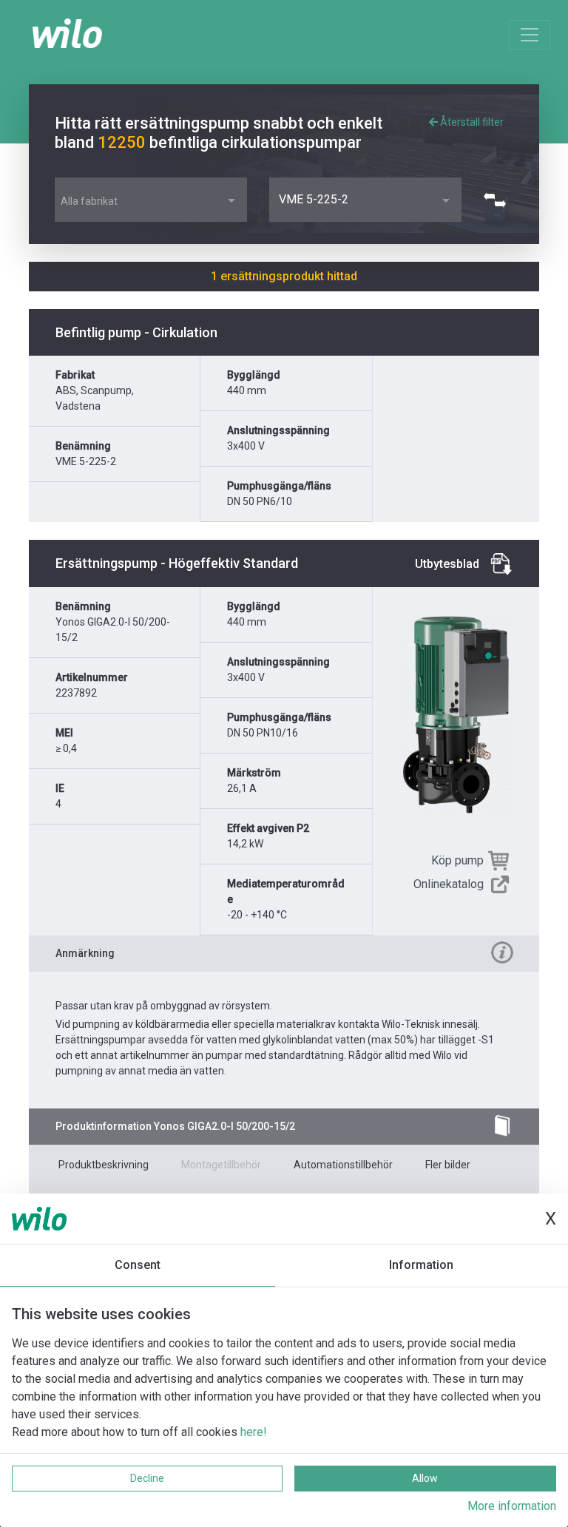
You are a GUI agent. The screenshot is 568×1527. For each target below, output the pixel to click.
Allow (425, 1478)
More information (511, 1506)
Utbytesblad (447, 564)
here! (253, 1432)
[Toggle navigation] (529, 35)
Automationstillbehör (343, 1165)
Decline (147, 1478)
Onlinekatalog (448, 884)
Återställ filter (471, 122)
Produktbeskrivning (103, 1165)
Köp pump (457, 860)
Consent (137, 1265)
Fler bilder (447, 1165)
